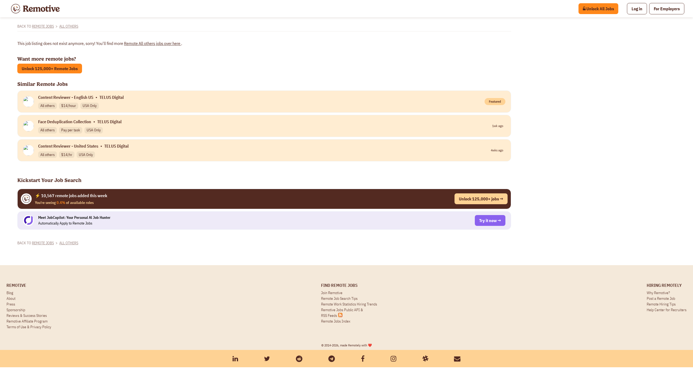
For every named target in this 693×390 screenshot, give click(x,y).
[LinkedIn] (235, 358)
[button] (637, 8)
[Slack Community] (425, 358)
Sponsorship (15, 309)
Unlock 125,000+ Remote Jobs (50, 68)
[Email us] (457, 358)
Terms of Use (16, 326)
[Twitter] (267, 358)
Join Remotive (331, 292)
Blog (9, 292)
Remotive (16, 285)
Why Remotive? (658, 292)
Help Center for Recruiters (667, 309)
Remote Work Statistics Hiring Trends (349, 304)
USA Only (90, 105)
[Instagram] (393, 358)
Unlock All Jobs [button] (600, 8)
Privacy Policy (40, 326)
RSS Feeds (329, 315)
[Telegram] (331, 358)
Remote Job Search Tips (339, 298)
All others (68, 26)
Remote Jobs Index (335, 321)
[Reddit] (299, 358)
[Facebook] (363, 358)
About (10, 298)
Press (10, 304)
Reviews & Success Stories (26, 315)
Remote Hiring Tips (661, 304)
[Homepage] (35, 8)
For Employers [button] (667, 8)
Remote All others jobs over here (152, 43)
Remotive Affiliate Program (27, 321)
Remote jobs (43, 26)
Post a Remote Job (661, 298)
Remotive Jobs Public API (341, 309)
